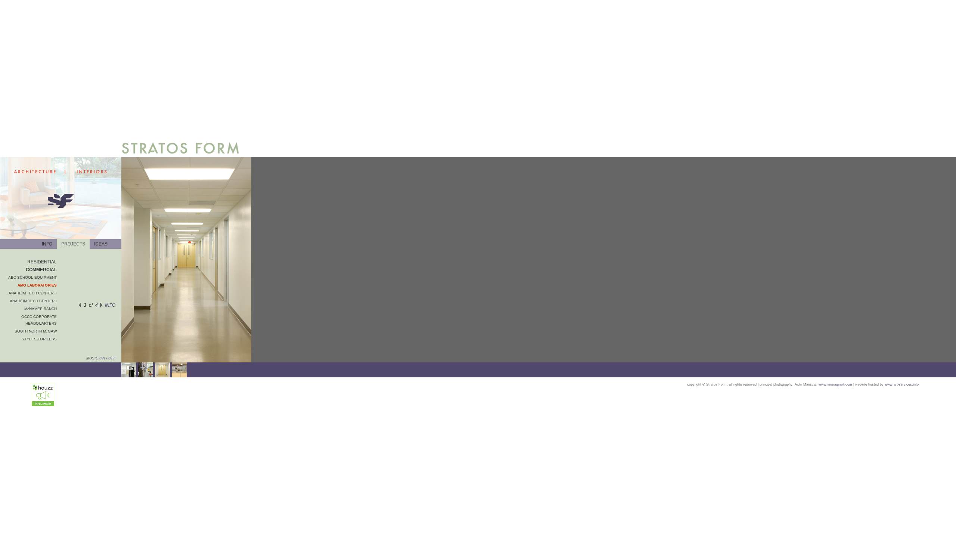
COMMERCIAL (41, 269)
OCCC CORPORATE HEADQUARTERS (39, 320)
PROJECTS (73, 244)
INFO (47, 244)
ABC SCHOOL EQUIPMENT (32, 277)
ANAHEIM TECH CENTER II (33, 293)
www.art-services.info (902, 384)
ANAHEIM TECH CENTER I (33, 301)
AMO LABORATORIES (37, 285)
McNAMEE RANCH (40, 309)
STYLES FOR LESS (39, 339)
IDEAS (101, 244)
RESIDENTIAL (42, 262)
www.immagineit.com (835, 384)
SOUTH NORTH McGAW (36, 331)
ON (101, 358)
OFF (112, 358)
